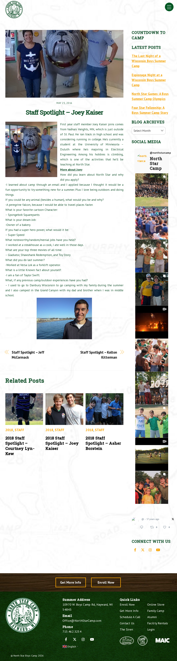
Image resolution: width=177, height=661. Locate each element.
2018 (9, 430)
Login (151, 629)
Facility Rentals (157, 623)
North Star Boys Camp (25, 655)
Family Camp (155, 611)
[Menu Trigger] (169, 7)
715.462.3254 (72, 631)
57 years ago (153, 519)
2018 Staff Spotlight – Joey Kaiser (62, 443)
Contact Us (127, 623)
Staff (19, 430)
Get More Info (70, 582)
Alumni (152, 617)
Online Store (155, 604)
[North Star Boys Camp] (14, 17)
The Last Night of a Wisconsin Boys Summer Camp (149, 61)
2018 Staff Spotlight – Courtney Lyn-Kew (20, 445)
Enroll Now (106, 582)
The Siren (126, 629)
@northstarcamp (160, 152)
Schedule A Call (130, 617)
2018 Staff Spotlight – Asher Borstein (103, 443)
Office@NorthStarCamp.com (82, 621)
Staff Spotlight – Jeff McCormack (28, 355)
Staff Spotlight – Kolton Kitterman (98, 355)
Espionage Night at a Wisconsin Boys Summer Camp (149, 80)
